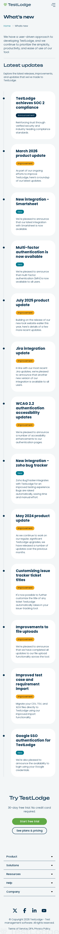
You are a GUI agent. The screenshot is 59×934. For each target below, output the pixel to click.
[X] (15, 910)
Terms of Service (18, 928)
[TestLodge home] (17, 5)
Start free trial (29, 821)
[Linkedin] (34, 910)
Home (7, 26)
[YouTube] (44, 910)
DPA (31, 928)
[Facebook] (24, 910)
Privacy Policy (42, 928)
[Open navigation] (52, 5)
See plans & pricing (29, 830)
